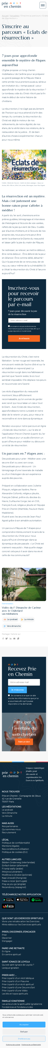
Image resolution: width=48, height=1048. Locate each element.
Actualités (14, 16)
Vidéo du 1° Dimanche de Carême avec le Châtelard (21, 609)
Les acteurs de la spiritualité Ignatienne (22, 1004)
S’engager (7, 941)
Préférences (24, 1039)
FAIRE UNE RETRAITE (13, 948)
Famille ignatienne (13, 1001)
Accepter (24, 1024)
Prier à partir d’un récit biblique (18, 978)
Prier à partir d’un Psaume (15, 981)
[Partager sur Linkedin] (10, 638)
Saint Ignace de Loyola (16, 961)
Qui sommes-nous (11, 829)
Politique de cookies (13, 1045)
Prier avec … (9, 975)
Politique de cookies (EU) (15, 852)
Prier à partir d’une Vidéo (15, 990)
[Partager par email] (14, 638)
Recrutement (9, 832)
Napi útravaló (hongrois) (14, 878)
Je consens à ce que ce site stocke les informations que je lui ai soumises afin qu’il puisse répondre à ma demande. (24, 328)
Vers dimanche (13, 626)
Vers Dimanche (9, 813)
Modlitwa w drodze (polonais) (17, 875)
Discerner (7, 938)
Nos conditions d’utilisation (15, 849)
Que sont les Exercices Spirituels (22, 918)
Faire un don (24, 742)
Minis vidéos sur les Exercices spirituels (21, 924)
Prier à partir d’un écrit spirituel (18, 984)
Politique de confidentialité (31, 1045)
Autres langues (11, 859)
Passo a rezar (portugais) (14, 881)
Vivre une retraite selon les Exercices (20, 921)
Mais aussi (8, 823)
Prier (4, 935)
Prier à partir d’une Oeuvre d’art (18, 987)
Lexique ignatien (10, 968)
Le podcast (12, 619)
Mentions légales (10, 846)
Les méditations (11, 806)
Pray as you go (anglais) (14, 884)
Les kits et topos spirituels (15, 994)
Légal (5, 840)
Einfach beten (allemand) (15, 865)
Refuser (24, 1031)
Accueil (5, 16)
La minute (29, 619)
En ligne (6, 951)
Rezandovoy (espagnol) (14, 887)
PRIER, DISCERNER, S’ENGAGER (18, 932)
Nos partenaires (10, 826)
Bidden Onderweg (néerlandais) (18, 862)
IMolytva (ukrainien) (12, 872)
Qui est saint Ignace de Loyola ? (18, 965)
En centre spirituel (11, 954)
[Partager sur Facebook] (3, 638)
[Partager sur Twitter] (6, 638)
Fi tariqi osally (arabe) (12, 868)
